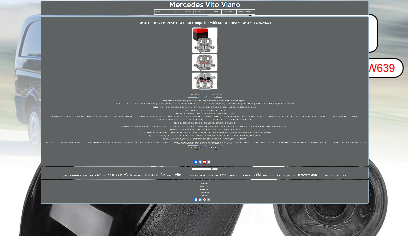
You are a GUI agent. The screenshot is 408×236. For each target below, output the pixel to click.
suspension (232, 175)
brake (326, 175)
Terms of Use (205, 192)
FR (206, 195)
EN (203, 195)
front (111, 174)
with (240, 176)
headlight (138, 176)
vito (178, 174)
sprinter (247, 174)
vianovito (202, 175)
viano (128, 174)
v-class (210, 175)
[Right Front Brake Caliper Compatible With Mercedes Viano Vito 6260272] (205, 40)
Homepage (204, 183)
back (338, 175)
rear (265, 175)
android (170, 175)
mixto (271, 175)
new (320, 176)
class (119, 174)
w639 (257, 174)
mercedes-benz (307, 174)
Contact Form (204, 186)
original (286, 175)
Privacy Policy (204, 189)
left (91, 175)
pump (65, 175)
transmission (75, 175)
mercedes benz (194, 175)
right (278, 175)
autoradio (185, 176)
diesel (294, 175)
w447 (98, 175)
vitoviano (332, 175)
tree (216, 175)
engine (85, 175)
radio (344, 175)
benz (223, 174)
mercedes (151, 174)
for (163, 174)
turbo (104, 175)
